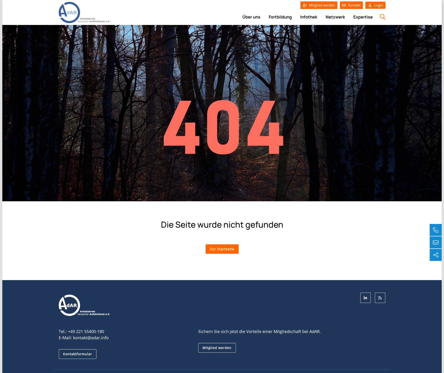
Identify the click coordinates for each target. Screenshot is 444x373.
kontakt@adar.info (91, 337)
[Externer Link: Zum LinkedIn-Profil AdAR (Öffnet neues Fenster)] (365, 298)
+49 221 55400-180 (86, 331)
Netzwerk (335, 17)
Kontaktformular (77, 354)
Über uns (251, 17)
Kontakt (354, 5)
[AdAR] (84, 12)
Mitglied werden (322, 5)
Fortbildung (280, 17)
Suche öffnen (382, 19)
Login (378, 5)
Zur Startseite (222, 249)
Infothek (308, 17)
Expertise (363, 17)
